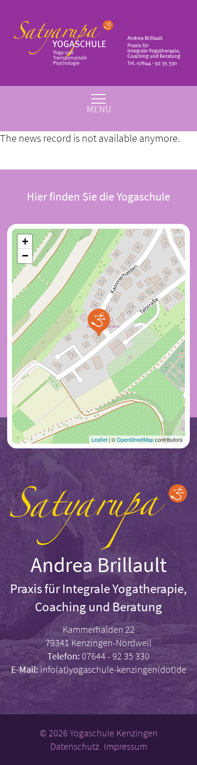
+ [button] (25, 241)
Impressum (125, 746)
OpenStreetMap (135, 439)
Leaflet (99, 439)
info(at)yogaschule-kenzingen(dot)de (113, 669)
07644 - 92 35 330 (116, 656)
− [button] (25, 256)
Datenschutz (74, 746)
